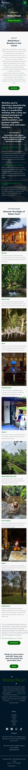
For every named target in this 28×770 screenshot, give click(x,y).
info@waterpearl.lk (14, 749)
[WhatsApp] (16, 729)
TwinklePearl (21, 694)
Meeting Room (7, 388)
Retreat (4, 253)
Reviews (14, 717)
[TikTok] (21, 729)
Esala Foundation (18, 77)
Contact (14, 724)
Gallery (14, 722)
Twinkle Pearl (7, 67)
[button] (14, 643)
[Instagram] (11, 729)
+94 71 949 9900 (14, 747)
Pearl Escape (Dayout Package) (12, 165)
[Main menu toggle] (25, 2)
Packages (14, 715)
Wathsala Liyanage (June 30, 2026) (11, 638)
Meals (4, 563)
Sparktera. (14, 692)
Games (4, 432)
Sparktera (15, 61)
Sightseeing (6, 606)
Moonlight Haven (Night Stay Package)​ (11, 148)
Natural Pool (6, 299)
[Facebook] (7, 729)
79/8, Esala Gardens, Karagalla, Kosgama (14, 745)
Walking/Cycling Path (9, 476)
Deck (3, 343)
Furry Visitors (6, 520)
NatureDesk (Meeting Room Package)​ (11, 183)
